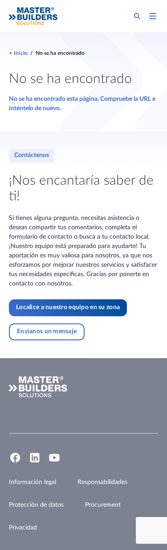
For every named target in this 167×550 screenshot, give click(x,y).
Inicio (21, 53)
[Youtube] (54, 461)
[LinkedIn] (35, 461)
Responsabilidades (102, 482)
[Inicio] (33, 16)
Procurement (103, 505)
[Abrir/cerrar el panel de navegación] (152, 16)
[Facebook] (15, 461)
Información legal (32, 482)
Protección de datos (36, 505)
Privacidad (23, 528)
